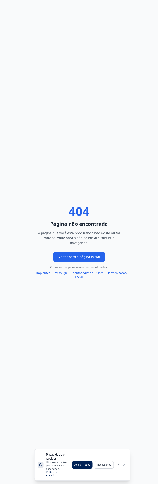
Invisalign (60, 273)
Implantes (43, 273)
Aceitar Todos (82, 464)
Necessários (104, 464)
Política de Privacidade (52, 473)
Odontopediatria (81, 273)
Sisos (99, 273)
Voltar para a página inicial (79, 257)
